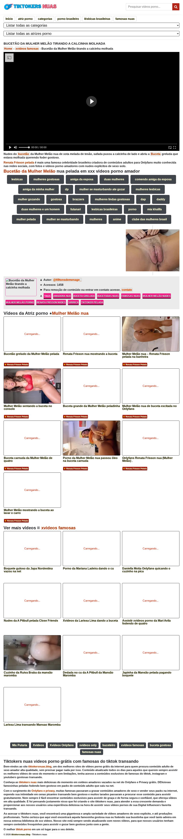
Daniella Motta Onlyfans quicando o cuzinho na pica (146, 570)
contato (127, 289)
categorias (45, 18)
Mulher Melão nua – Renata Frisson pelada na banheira (146, 355)
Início (9, 18)
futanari (75, 209)
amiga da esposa (81, 179)
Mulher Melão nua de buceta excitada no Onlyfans (149, 407)
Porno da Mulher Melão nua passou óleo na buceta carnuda (90, 459)
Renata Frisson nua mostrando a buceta (90, 354)
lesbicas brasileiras (105, 209)
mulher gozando (29, 199)
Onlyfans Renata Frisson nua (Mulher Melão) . (147, 459)
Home (8, 48)
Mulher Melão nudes (156, 296)
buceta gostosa (160, 745)
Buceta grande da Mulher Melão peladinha (91, 406)
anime (117, 219)
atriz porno (25, 18)
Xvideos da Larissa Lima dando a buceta (90, 620)
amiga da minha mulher (38, 189)
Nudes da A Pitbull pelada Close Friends (31, 620)
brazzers (78, 199)
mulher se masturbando (62, 219)
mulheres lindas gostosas (112, 199)
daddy (161, 199)
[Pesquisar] (175, 6)
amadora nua (62, 296)
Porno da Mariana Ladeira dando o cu (88, 568)
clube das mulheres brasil (149, 219)
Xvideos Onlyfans (62, 745)
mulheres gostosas (46, 179)
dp (67, 189)
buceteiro (108, 745)
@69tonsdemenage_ (67, 279)
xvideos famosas (27, 48)
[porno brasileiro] (152, 250)
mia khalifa (154, 209)
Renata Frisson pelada (17, 364)
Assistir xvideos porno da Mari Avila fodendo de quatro (146, 622)
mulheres (96, 219)
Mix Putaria (19, 745)
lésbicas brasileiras (97, 18)
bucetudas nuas (108, 296)
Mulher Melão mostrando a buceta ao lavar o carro (29, 511)
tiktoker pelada (92, 302)
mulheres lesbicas (148, 189)
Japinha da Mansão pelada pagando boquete (146, 674)
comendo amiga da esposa (153, 179)
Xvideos (38, 745)
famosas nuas (125, 18)
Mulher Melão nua (70, 313)
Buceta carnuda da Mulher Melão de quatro (28, 459)
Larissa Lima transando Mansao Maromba (32, 724)
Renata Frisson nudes (51, 302)
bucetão (23, 153)
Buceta (155, 153)
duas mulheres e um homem (40, 209)
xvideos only (88, 745)
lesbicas (17, 179)
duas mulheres (114, 179)
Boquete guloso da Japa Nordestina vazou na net (28, 570)
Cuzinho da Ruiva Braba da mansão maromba (28, 674)
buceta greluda (84, 296)
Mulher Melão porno (20, 302)
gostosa (56, 199)
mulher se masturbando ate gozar (102, 189)
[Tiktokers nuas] (30, 6)
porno (132, 209)
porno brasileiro (68, 18)
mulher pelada (26, 219)
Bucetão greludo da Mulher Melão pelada (31, 354)
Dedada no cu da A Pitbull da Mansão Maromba (88, 674)
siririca (73, 302)
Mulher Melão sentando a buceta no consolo (28, 407)
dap (143, 199)
